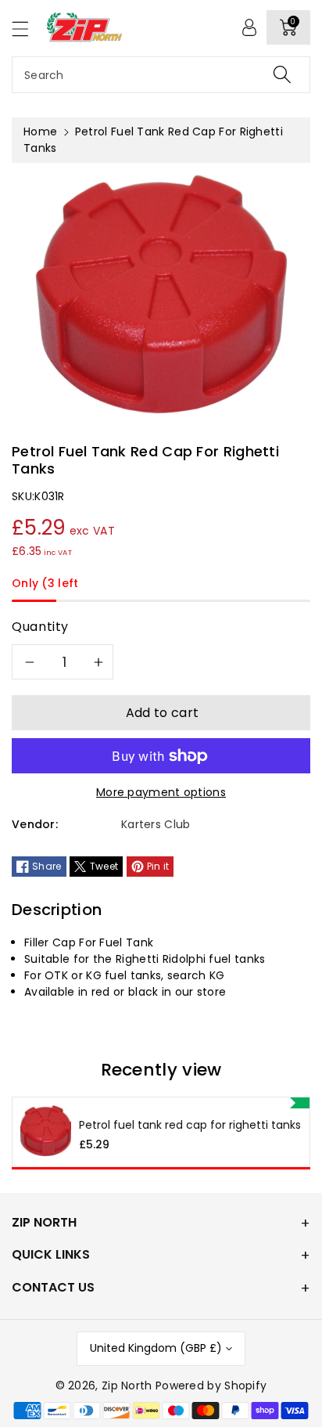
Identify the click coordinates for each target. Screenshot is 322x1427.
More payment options (161, 792)
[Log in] (249, 27)
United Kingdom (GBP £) (156, 1348)
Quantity (40, 627)
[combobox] (161, 74)
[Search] (282, 74)
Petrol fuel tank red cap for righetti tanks (190, 1125)
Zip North (127, 1385)
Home (40, 131)
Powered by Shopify (211, 1385)
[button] (27, 28)
